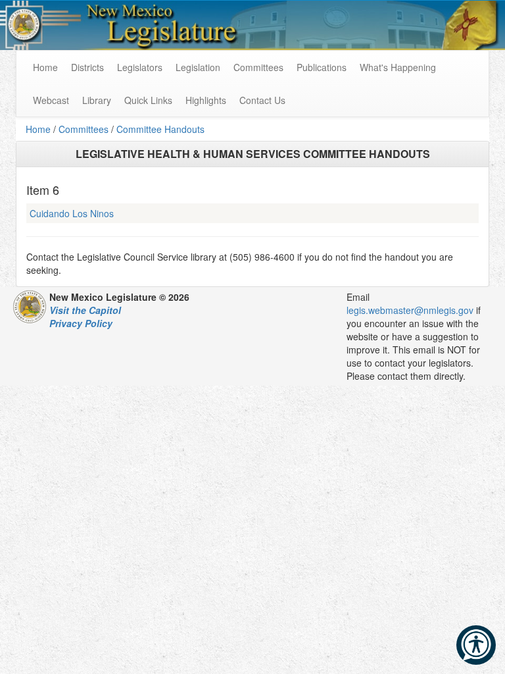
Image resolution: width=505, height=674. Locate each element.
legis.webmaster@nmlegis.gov (410, 310)
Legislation (198, 67)
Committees (258, 67)
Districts (87, 67)
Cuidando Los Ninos (72, 213)
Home (38, 129)
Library (96, 100)
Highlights (205, 100)
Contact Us (262, 100)
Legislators (139, 67)
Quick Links (148, 100)
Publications (322, 67)
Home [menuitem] (45, 67)
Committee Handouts (160, 129)
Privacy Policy (80, 323)
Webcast (51, 100)
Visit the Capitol (85, 310)
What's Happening (398, 67)
